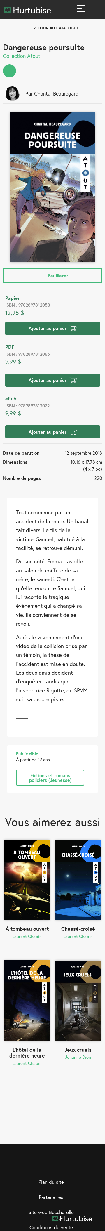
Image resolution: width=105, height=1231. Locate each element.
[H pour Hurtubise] (58, 1166)
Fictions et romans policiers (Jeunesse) (50, 777)
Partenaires (51, 1197)
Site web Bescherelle (51, 1212)
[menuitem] (9, 70)
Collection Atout (21, 55)
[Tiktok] (70, 1166)
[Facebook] (34, 1166)
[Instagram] (46, 1166)
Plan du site (51, 1181)
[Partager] (9, 70)
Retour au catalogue (56, 28)
